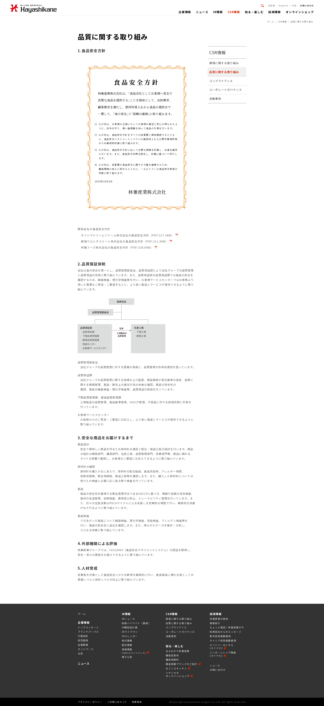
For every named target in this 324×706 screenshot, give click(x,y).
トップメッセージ (88, 627)
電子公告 (127, 657)
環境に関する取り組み (224, 63)
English (283, 5)
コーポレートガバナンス (225, 90)
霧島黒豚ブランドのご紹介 (181, 664)
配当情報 (127, 645)
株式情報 (127, 640)
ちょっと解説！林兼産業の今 (227, 627)
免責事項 (137, 701)
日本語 (271, 5)
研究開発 (83, 640)
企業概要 (83, 644)
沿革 (80, 653)
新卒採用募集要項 (220, 636)
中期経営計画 (130, 627)
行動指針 (83, 636)
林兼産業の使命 (219, 618)
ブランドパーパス (88, 631)
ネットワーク (86, 649)
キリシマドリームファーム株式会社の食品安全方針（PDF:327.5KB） (127, 235)
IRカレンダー (130, 636)
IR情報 (126, 614)
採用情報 (216, 614)
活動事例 (215, 99)
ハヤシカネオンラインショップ (177, 674)
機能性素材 (172, 655)
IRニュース (128, 618)
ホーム (82, 613)
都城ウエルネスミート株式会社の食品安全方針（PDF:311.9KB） (124, 241)
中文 (294, 5)
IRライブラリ (130, 631)
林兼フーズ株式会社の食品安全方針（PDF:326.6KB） (117, 247)
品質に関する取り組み (224, 72)
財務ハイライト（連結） (136, 623)
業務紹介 (215, 623)
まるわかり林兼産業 (177, 651)
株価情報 (134, 651)
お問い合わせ (218, 669)
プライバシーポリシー (90, 701)
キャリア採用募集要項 (223, 640)
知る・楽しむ (175, 646)
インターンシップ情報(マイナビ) (223, 654)
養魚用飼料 (172, 659)
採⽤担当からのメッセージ (225, 631)
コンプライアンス (221, 81)
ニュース (83, 663)
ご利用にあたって (117, 701)
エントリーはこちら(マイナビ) (221, 646)
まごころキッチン (176, 668)
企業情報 (84, 622)
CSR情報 (217, 52)
